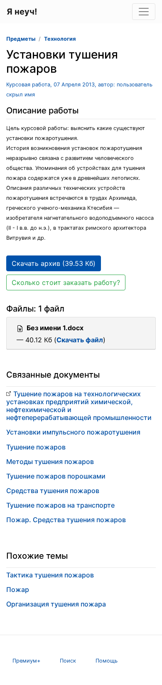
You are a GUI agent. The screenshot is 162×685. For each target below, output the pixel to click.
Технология (60, 39)
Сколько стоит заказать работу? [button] (66, 282)
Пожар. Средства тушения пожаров (66, 520)
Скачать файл (79, 340)
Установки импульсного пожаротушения (73, 432)
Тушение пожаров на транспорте (60, 505)
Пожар (17, 589)
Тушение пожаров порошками (56, 476)
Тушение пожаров (36, 447)
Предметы (20, 39)
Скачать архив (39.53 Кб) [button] (54, 263)
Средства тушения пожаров (52, 490)
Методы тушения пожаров (50, 461)
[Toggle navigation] (143, 11)
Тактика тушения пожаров (50, 575)
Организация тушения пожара (56, 604)
